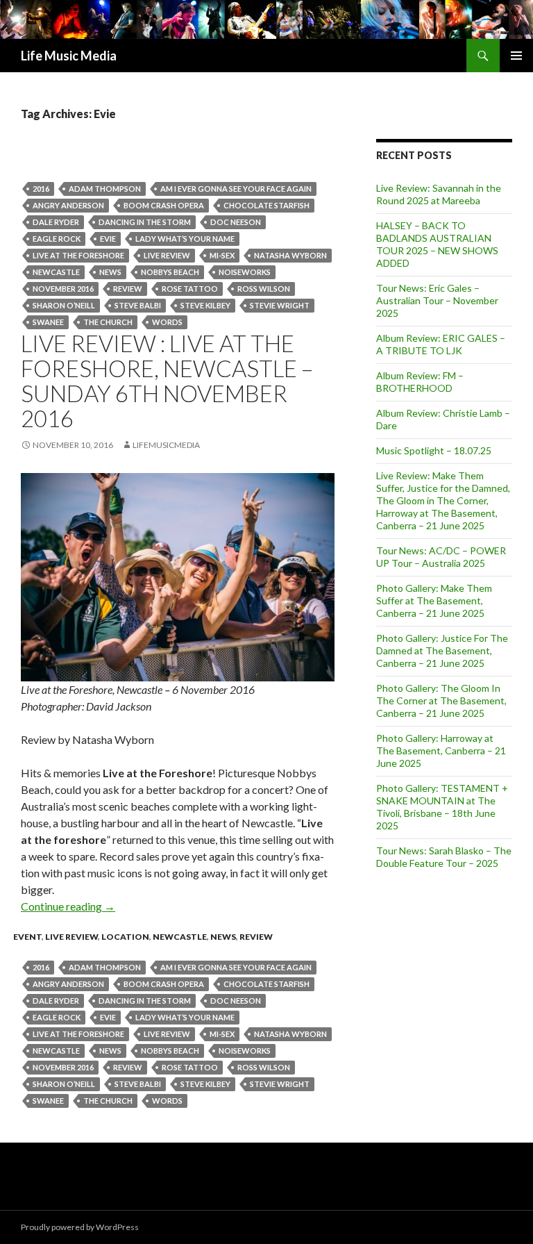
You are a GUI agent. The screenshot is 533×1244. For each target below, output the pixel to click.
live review (167, 255)
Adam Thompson (105, 188)
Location (125, 936)
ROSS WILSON (263, 288)
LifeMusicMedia (166, 445)
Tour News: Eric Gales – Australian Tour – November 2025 (437, 300)
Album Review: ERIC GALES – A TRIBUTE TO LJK (440, 344)
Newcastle (180, 936)
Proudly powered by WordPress (80, 1227)
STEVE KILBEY (205, 305)
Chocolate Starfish (266, 205)
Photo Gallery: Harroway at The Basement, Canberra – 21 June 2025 (441, 750)
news (110, 271)
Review (127, 288)
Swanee (48, 321)
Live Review (71, 936)
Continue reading (68, 906)
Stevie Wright (280, 305)
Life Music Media (69, 55)
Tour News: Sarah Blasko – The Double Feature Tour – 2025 (443, 857)
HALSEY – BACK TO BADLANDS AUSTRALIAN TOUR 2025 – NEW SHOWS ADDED (437, 244)
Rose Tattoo (190, 288)
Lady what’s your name (185, 238)
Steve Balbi (138, 305)
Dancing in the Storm (145, 221)
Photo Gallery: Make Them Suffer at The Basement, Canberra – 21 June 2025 (434, 600)
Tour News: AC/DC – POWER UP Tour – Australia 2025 (441, 557)
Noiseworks (245, 271)
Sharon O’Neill (64, 305)
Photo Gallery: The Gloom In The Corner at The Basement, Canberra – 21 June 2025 (441, 700)
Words (167, 321)
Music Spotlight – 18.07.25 (433, 450)
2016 (41, 188)
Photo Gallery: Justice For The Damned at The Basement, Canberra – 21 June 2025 (442, 650)
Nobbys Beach (170, 271)
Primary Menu (516, 55)
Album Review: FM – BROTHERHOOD (420, 382)
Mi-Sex (222, 255)
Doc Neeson (235, 221)
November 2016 (63, 288)
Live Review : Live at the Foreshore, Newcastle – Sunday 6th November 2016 (167, 380)
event (27, 936)
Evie (108, 238)
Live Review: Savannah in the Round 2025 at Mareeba (438, 194)
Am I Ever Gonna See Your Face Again (236, 188)
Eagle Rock (57, 238)
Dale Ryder (56, 221)
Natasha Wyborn (290, 255)
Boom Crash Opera (164, 205)
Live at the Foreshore (78, 255)
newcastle (56, 271)
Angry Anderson (68, 205)
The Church (108, 321)
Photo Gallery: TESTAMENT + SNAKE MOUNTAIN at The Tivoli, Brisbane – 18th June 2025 (442, 806)
